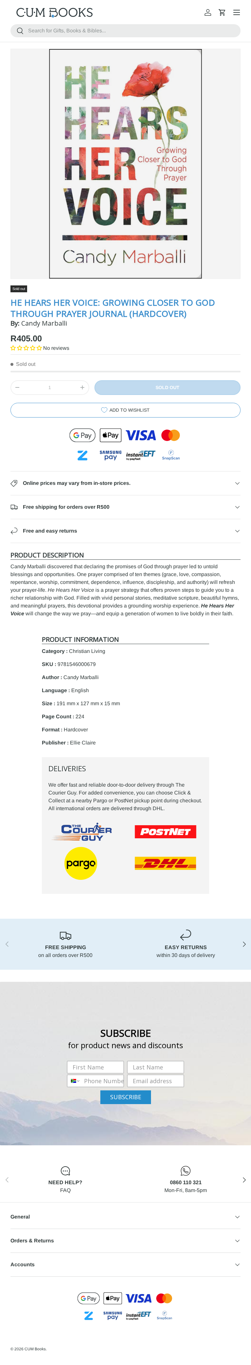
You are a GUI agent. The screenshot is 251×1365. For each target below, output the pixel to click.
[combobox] (125, 30)
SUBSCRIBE (125, 1097)
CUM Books (35, 1349)
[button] (222, 12)
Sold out (167, 387)
